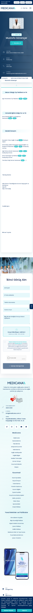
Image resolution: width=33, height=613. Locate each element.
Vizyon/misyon (16, 480)
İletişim (17, 467)
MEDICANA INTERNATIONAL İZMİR (15, 53)
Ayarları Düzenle (8, 610)
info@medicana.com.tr (13, 413)
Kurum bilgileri (16, 489)
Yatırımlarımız (16, 483)
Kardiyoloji (9, 59)
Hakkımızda (16, 438)
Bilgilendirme (18, 343)
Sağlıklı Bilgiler (16, 455)
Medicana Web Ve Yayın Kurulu (16, 532)
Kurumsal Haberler (16, 464)
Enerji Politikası (16, 507)
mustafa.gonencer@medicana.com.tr (16, 73)
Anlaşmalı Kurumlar (16, 447)
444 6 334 (4, 3)
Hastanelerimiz (16, 441)
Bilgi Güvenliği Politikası (16, 520)
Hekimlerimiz (16, 449)
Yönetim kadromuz (16, 486)
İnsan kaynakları (16, 478)
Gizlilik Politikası (16, 529)
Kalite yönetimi (16, 498)
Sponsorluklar (16, 504)
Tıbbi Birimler (16, 444)
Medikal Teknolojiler (16, 458)
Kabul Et (24, 610)
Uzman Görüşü (16, 461)
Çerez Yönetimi (16, 538)
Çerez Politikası (16, 526)
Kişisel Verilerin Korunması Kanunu (18, 342)
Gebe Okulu (16, 501)
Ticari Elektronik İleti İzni (16, 535)
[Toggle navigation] (30, 8)
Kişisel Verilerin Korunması (16, 523)
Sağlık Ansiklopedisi (16, 452)
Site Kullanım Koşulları (17, 517)
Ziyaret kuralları (16, 492)
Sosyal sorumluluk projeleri (16, 495)
